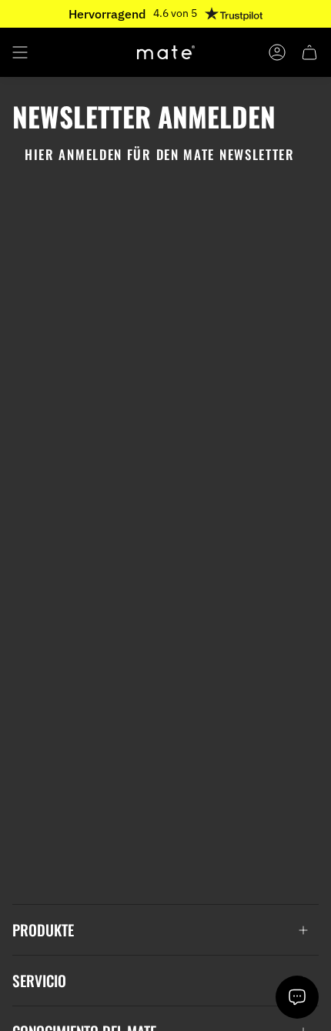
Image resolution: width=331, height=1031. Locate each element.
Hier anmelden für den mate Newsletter (160, 154)
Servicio (39, 980)
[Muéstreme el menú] (20, 52)
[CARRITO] (309, 52)
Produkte (43, 930)
